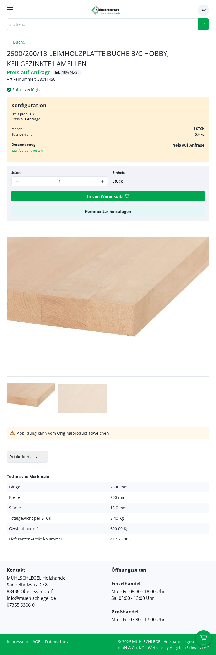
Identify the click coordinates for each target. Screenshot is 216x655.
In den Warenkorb (105, 196)
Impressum (17, 641)
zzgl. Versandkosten (27, 150)
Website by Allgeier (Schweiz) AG (178, 647)
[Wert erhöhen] (102, 181)
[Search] (203, 24)
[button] (198, 300)
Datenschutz (57, 641)
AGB (36, 641)
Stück (16, 172)
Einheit (118, 172)
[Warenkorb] (203, 10)
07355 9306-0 (21, 605)
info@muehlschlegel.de (31, 598)
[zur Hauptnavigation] (10, 10)
